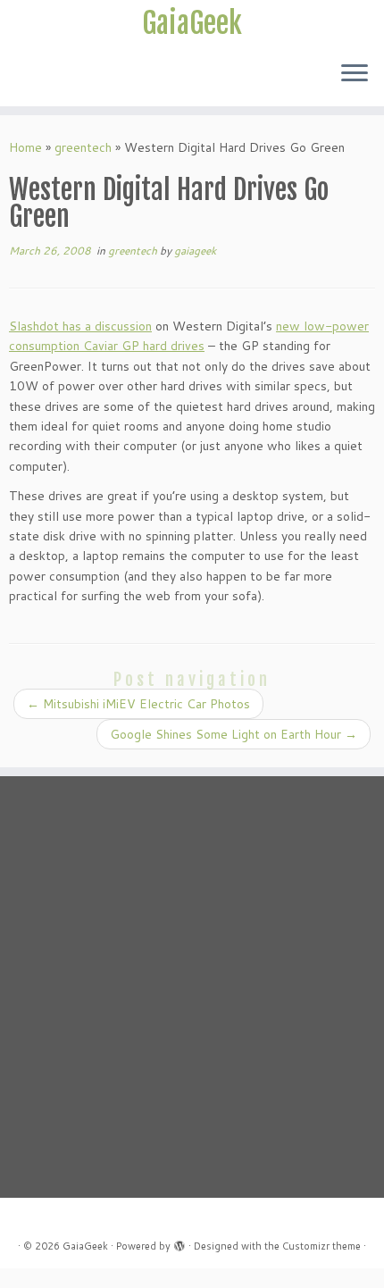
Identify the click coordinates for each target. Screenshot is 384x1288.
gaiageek (195, 250)
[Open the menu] (354, 74)
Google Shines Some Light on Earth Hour (233, 734)
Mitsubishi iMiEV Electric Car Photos (138, 704)
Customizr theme (321, 1246)
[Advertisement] (192, 986)
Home (25, 147)
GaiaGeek (192, 23)
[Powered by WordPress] (179, 1242)
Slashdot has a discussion (80, 326)
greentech (83, 147)
